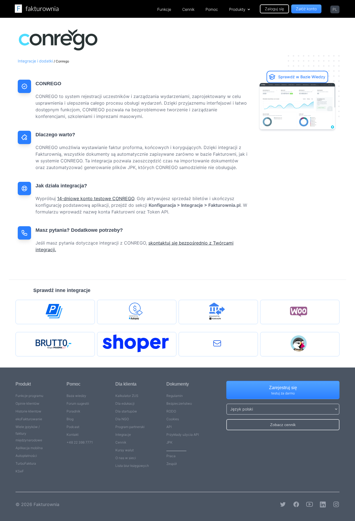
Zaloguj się (274, 8)
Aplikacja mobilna (29, 448)
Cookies (172, 419)
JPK (169, 442)
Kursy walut (124, 450)
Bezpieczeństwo (179, 403)
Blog (70, 419)
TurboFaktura (26, 463)
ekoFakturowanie (29, 419)
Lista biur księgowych (132, 466)
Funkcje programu (29, 396)
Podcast (73, 427)
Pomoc (212, 9)
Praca (171, 456)
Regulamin (174, 396)
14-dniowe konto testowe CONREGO (95, 198)
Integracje (123, 434)
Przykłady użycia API (182, 434)
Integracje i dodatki (35, 61)
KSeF (20, 471)
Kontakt (72, 434)
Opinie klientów (27, 403)
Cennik (188, 9)
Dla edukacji (125, 403)
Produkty (237, 9)
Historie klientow (28, 411)
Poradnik (73, 411)
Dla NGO (122, 419)
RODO (171, 411)
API (169, 427)
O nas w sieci (125, 458)
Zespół (171, 464)
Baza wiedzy (76, 396)
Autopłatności (26, 456)
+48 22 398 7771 (80, 442)
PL (335, 9)
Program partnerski (129, 427)
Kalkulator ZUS (126, 396)
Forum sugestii (78, 403)
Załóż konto (306, 8)
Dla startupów (126, 411)
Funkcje (164, 9)
